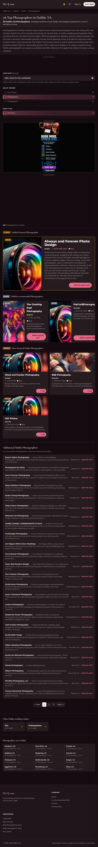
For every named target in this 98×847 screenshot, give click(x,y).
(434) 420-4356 (34, 318)
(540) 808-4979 (60, 249)
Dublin (23, 11)
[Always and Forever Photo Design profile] (22, 263)
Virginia (16, 11)
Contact (54, 803)
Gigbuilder (7, 818)
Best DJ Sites (8, 822)
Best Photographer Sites (12, 825)
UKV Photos (11, 418)
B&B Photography (61, 375)
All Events (11, 113)
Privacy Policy (56, 807)
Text (71, 249)
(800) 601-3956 (59, 381)
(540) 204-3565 (81, 311)
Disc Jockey (11, 92)
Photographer (12, 97)
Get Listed (89, 4)
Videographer (12, 101)
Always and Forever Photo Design (67, 243)
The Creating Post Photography (34, 308)
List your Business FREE (60, 800)
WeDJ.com (7, 11)
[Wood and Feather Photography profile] (25, 362)
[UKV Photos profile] (25, 405)
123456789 (11, 381)
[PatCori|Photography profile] (60, 321)
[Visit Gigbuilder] (49, 147)
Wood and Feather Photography (22, 375)
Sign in (78, 4)
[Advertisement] (49, 63)
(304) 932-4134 (13, 424)
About (53, 797)
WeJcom (8, 4)
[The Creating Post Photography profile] (13, 321)
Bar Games (7, 831)
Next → (60, 704)
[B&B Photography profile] (72, 362)
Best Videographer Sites (12, 828)
